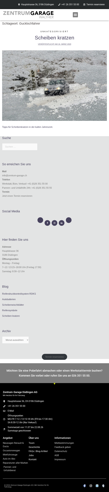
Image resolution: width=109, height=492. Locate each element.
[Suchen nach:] (19, 146)
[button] (75, 14)
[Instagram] (54, 223)
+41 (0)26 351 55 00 (37, 184)
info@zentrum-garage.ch (14, 175)
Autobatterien (9, 299)
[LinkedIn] (61, 223)
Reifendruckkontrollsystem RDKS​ (19, 294)
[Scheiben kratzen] (54, 85)
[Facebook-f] (84, 485)
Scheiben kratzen (54, 38)
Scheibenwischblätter (13, 305)
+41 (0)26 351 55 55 (42, 188)
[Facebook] (47, 223)
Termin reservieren (54, 357)
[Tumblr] (103, 485)
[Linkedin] (97, 485)
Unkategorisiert (54, 31)
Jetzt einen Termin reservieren (17, 196)
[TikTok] (69, 220)
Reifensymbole (9, 310)
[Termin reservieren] (40, 220)
